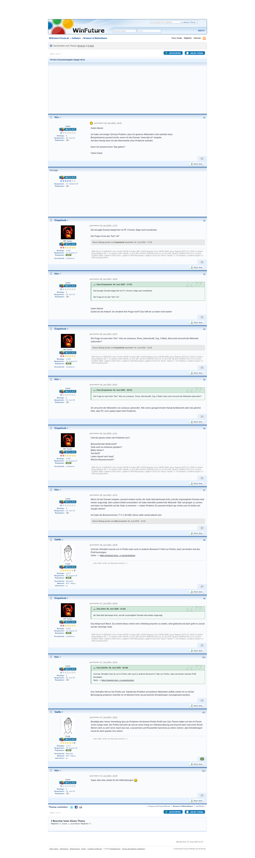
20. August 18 (71, 576)
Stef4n (57, 539)
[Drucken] (80, 807)
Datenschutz (75, 849)
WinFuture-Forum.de (59, 38)
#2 (204, 221)
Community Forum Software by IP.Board (190, 849)
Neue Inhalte (177, 38)
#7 (204, 490)
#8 (204, 540)
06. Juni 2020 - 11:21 (108, 433)
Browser (81, 46)
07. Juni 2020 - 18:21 (108, 717)
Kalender (197, 38)
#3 (204, 274)
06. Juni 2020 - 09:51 (108, 385)
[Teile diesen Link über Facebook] (76, 807)
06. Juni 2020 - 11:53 (108, 495)
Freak (67, 564)
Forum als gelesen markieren (133, 849)
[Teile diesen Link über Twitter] (71, 807)
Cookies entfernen (94, 849)
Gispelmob (60, 220)
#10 (203, 657)
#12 (203, 771)
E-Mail (91, 46)
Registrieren (187, 31)
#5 (204, 380)
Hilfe (201, 31)
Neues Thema (196, 53)
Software (76, 38)
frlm (56, 117)
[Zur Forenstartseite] (81, 29)
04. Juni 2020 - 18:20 (108, 279)
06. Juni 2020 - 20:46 (108, 545)
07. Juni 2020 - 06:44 (108, 603)
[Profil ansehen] (60, 117)
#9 (204, 599)
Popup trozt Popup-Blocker (159, 806)
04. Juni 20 (70, 138)
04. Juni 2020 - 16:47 (113, 123)
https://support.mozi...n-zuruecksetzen (117, 555)
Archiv (83, 849)
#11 (203, 712)
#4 (204, 329)
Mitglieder (188, 38)
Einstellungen (115, 849)
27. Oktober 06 (72, 184)
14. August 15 (71, 253)
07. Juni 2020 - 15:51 (108, 662)
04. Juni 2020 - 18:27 (108, 334)
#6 (204, 429)
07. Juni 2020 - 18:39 (108, 776)
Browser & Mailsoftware (95, 38)
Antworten (175, 53)
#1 (204, 118)
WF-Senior (67, 241)
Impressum (64, 849)
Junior (67, 126)
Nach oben (198, 164)
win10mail (199, 806)
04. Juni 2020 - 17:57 (108, 225)
